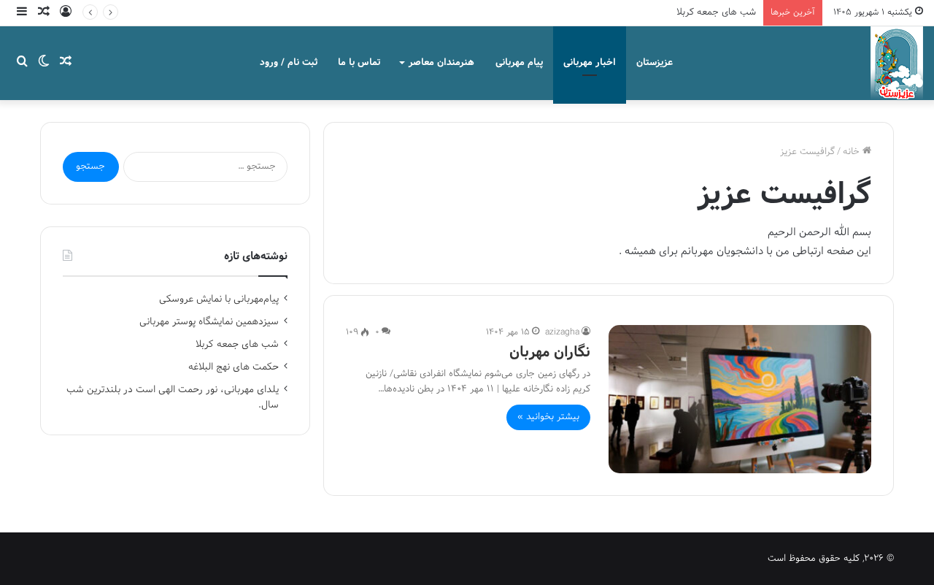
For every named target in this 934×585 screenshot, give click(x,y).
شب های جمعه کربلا (716, 12)
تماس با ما (359, 63)
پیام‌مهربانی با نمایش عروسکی (219, 299)
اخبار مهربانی (589, 63)
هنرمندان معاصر (441, 63)
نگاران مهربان (549, 352)
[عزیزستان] (897, 62)
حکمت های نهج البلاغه (233, 367)
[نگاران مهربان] (740, 399)
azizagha (562, 332)
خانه (852, 152)
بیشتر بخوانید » (548, 417)
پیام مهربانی (519, 63)
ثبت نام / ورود (288, 63)
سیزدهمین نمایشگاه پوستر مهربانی (209, 321)
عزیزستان (654, 63)
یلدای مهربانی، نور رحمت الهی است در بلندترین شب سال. (172, 397)
